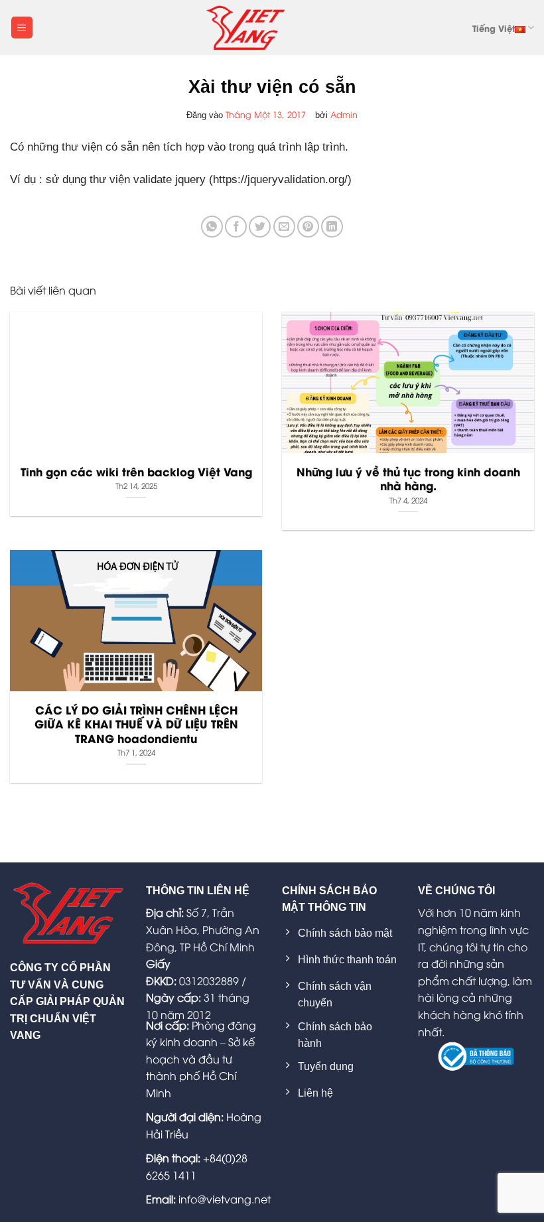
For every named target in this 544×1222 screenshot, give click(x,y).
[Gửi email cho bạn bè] (284, 227)
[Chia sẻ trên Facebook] (236, 227)
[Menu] (22, 27)
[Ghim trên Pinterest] (308, 227)
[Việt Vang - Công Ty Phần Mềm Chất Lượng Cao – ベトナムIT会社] (245, 27)
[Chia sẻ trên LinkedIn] (332, 227)
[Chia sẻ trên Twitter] (260, 227)
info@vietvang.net (224, 1198)
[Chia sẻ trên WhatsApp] (212, 227)
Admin (344, 114)
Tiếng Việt (493, 28)
